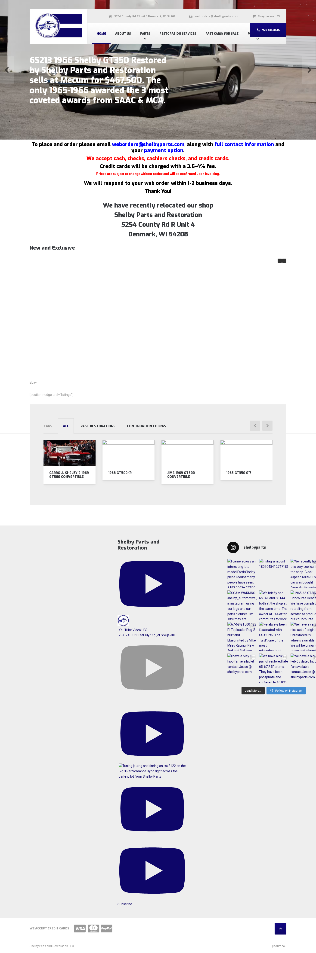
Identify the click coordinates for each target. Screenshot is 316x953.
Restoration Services (177, 34)
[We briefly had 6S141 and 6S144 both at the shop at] (273, 605)
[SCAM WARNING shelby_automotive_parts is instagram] (242, 605)
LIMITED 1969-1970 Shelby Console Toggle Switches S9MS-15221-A (238, 304)
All (66, 426)
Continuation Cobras (146, 426)
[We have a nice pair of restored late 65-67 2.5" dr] (273, 668)
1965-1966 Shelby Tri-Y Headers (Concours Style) (58, 355)
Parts (145, 34)
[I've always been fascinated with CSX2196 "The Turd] (273, 636)
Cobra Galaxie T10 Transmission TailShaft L (178, 302)
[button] (7, 70)
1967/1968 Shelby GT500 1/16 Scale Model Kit (58, 302)
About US (123, 34)
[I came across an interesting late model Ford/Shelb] (242, 573)
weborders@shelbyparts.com (148, 144)
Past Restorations (98, 426)
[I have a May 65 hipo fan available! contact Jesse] (242, 668)
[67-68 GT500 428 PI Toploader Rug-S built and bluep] (242, 636)
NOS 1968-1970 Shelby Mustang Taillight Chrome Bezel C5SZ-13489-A (118, 304)
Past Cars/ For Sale (222, 34)
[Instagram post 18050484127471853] (273, 573)
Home (101, 34)
